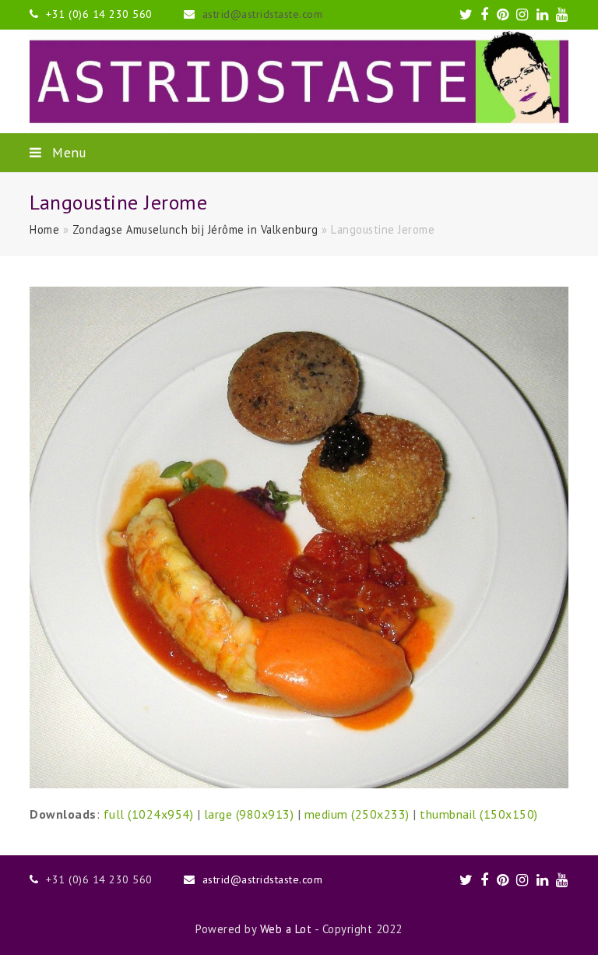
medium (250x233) (357, 814)
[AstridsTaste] (299, 81)
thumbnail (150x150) (479, 814)
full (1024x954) (149, 814)
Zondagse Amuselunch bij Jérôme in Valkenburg (195, 229)
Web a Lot (286, 929)
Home (44, 229)
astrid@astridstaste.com (262, 14)
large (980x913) (249, 814)
